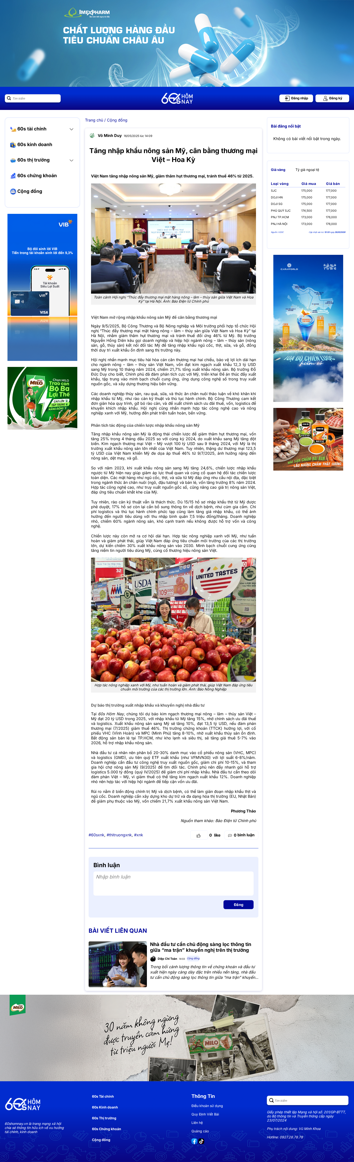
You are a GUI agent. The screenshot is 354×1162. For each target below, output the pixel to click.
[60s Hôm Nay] (177, 98)
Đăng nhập (299, 98)
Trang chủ (94, 120)
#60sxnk (96, 834)
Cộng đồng (29, 191)
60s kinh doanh (34, 144)
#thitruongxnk (119, 834)
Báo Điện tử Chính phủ (235, 820)
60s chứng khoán (36, 175)
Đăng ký (335, 98)
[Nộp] (9, 98)
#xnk (138, 834)
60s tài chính (31, 129)
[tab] (278, 170)
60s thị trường (33, 160)
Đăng (238, 904)
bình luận (244, 834)
